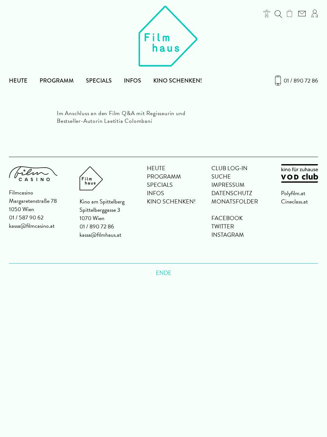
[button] (267, 14)
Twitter (222, 226)
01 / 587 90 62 (26, 217)
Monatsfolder (234, 201)
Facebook (227, 218)
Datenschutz (231, 193)
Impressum (228, 184)
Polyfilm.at (293, 193)
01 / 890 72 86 (301, 80)
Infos (132, 80)
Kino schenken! (177, 80)
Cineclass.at (294, 201)
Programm (57, 80)
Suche (221, 176)
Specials (99, 80)
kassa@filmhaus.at (100, 234)
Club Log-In (229, 168)
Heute (18, 80)
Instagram (227, 234)
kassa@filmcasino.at (32, 225)
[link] (289, 13)
